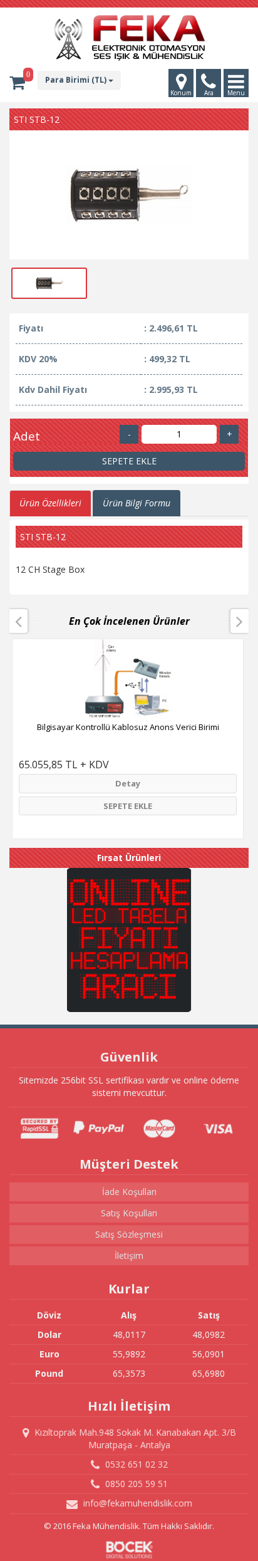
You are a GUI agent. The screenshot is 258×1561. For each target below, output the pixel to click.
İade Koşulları (129, 1192)
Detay (127, 783)
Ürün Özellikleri (50, 503)
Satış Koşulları (129, 1213)
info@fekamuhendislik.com (136, 1503)
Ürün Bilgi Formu (136, 503)
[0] (17, 82)
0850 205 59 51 (135, 1484)
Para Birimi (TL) (76, 80)
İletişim (129, 1255)
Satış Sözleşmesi (129, 1234)
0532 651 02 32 (135, 1464)
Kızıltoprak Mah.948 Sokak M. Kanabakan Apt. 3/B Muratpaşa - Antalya (134, 1438)
